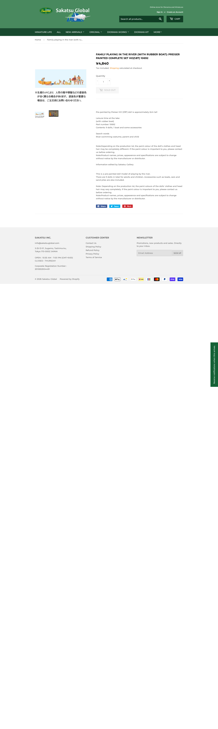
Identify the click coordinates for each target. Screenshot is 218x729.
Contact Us (91, 243)
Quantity (100, 76)
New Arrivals (74, 32)
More (157, 32)
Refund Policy (92, 250)
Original (94, 32)
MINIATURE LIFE (43, 32)
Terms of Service (94, 257)
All (59, 32)
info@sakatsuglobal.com (47, 243)
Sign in (160, 12)
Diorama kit (141, 32)
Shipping (114, 68)
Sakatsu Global (49, 279)
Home (38, 39)
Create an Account (175, 12)
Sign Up (177, 253)
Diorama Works (117, 32)
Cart (177, 19)
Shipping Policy (93, 246)
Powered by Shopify (69, 279)
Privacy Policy (92, 254)
